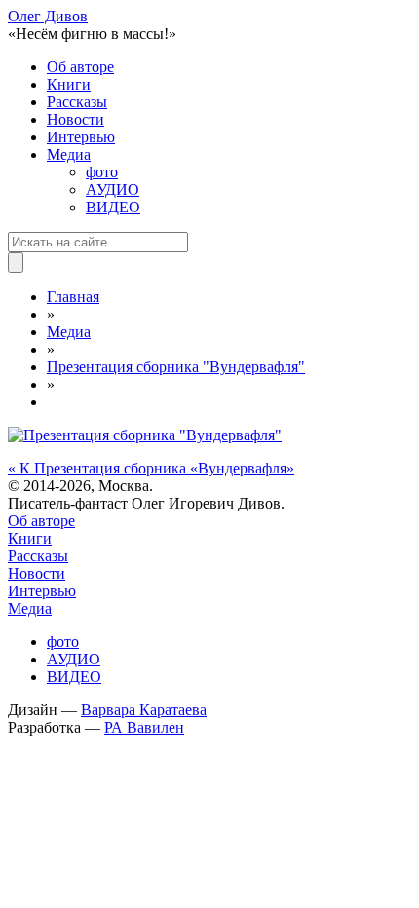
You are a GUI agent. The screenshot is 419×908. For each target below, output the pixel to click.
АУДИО (112, 189)
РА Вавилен (144, 727)
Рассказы (77, 102)
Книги (69, 84)
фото (102, 172)
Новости (75, 119)
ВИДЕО (113, 207)
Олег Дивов (48, 16)
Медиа (69, 154)
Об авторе (80, 66)
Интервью (81, 137)
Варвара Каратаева (144, 709)
